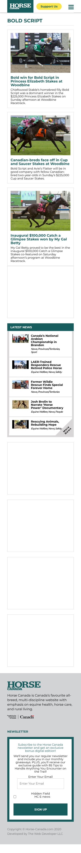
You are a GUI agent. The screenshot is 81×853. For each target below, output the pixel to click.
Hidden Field (40, 793)
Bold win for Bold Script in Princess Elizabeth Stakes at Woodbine (36, 81)
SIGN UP (40, 809)
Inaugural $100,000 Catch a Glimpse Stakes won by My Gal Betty (39, 239)
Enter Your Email (40, 777)
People (59, 411)
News (34, 349)
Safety (58, 372)
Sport (34, 352)
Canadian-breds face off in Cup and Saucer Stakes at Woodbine (40, 162)
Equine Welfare (39, 372)
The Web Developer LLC (45, 834)
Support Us (49, 6)
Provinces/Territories (48, 349)
